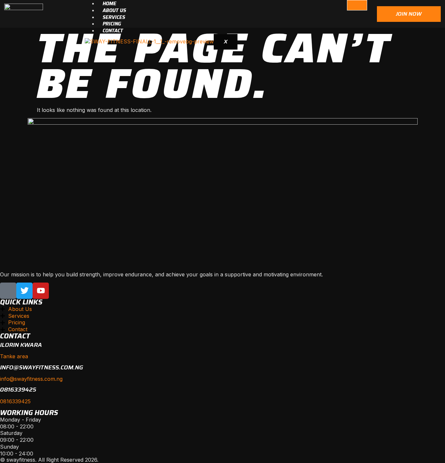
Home (109, 3)
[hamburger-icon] (357, 5)
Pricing (112, 23)
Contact (113, 30)
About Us (114, 10)
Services (114, 17)
